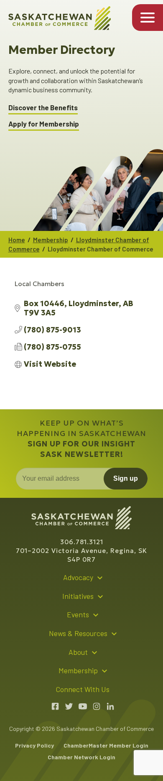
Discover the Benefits (43, 107)
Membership (50, 239)
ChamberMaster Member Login (106, 745)
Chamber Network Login (81, 757)
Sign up (125, 478)
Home (16, 239)
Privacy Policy (34, 745)
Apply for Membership (43, 123)
